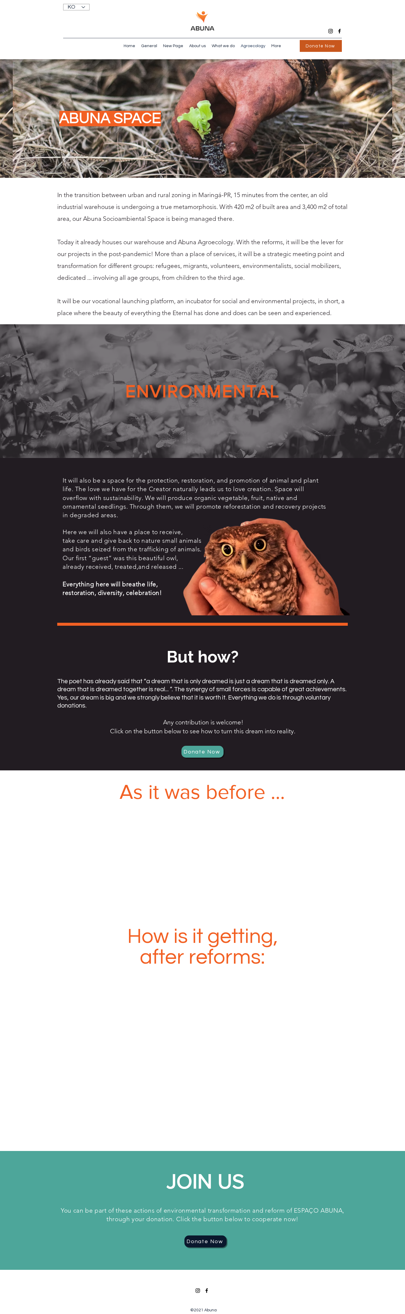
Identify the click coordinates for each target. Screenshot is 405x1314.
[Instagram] (331, 31)
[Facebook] (339, 31)
